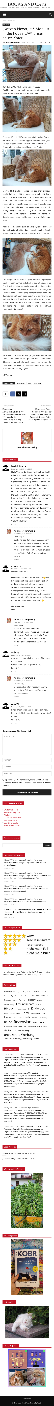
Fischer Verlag (9, 1004)
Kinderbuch (38, 1008)
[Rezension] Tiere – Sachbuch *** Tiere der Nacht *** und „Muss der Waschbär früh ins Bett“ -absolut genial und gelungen (40, 414)
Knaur (6, 1013)
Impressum (27, 1398)
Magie (26, 1017)
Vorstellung (27, 1038)
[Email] (24, 393)
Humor (39, 1004)
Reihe (8, 1022)
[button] (50, 14)
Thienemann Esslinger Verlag (37, 1026)
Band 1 (37, 991)
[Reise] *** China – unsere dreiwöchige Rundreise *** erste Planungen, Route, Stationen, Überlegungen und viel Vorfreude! (27, 912)
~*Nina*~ (16, 567)
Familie (22, 1000)
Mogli (29, 383)
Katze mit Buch (10, 820)
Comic (17, 996)
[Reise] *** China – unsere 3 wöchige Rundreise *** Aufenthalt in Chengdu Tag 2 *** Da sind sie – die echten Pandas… (25, 862)
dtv (47, 996)
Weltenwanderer (11, 810)
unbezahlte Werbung (19, 1034)
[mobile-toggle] (4, 14)
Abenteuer (9, 991)
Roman (35, 1022)
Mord (34, 1017)
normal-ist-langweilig (13, 42)
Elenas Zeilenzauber (12, 817)
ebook (15, 1000)
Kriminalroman (35, 1013)
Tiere (14, 1031)
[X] (18, 393)
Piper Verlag (42, 1018)
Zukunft (36, 1038)
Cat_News (11, 21)
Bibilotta (7, 815)
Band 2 (44, 992)
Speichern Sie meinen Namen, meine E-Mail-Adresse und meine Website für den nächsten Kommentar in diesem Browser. (27, 782)
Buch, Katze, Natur (12, 825)
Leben (44, 1013)
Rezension (22, 1021)
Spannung (8, 1026)
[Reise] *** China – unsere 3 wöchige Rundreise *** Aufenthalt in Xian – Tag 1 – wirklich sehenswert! (25, 900)
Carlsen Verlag (8, 996)
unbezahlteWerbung (12, 1038)
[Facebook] (12, 393)
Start (4, 21)
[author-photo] (27, 444)
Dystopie (7, 1000)
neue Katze (37, 383)
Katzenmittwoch (23, 1009)
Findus (39, 1000)
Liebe (7, 1017)
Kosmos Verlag (15, 1013)
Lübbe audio (17, 1018)
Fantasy (31, 1000)
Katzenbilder (20, 383)
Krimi (25, 1013)
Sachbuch (44, 1022)
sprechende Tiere (19, 1026)
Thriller (8, 1030)
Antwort (13, 524)
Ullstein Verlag (23, 1031)
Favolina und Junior (12, 812)
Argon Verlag (20, 992)
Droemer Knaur (38, 996)
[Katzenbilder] (27, 1322)
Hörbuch (9, 1008)
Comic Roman (25, 996)
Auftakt (29, 992)
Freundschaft (25, 1004)
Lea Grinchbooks (11, 823)
